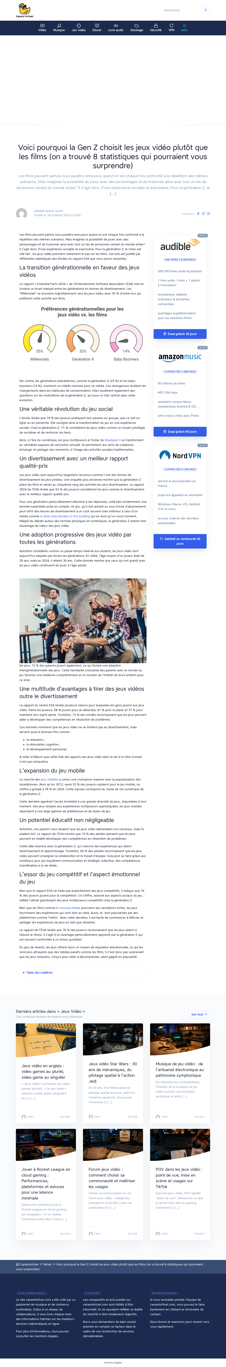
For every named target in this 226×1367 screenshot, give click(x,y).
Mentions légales (113, 1362)
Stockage (136, 30)
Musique (59, 30)
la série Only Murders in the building (65, 516)
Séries (47, 1264)
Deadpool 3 (113, 440)
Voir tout (197, 1014)
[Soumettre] (205, 10)
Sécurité (156, 30)
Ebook (97, 30)
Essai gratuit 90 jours (182, 432)
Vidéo (42, 30)
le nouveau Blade (68, 908)
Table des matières (39, 972)
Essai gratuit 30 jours (182, 334)
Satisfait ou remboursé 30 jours (182, 541)
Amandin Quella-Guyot (49, 211)
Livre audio (115, 30)
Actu (184, 30)
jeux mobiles (49, 779)
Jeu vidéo (79, 30)
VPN (171, 30)
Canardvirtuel (28, 1264)
